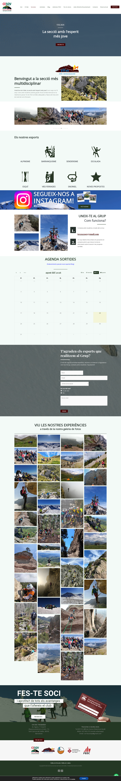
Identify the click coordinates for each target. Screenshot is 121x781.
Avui (25, 272)
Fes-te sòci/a (67, 7)
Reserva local (104, 7)
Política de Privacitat (55, 763)
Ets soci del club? (65, 388)
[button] (115, 7)
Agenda (104, 272)
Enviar (64, 411)
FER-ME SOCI (38, 740)
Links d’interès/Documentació (82, 7)
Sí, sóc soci (66, 391)
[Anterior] (16, 272)
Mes (97, 272)
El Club (26, 7)
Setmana (90, 272)
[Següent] (20, 272)
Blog (48, 7)
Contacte (95, 7)
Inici (21, 7)
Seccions (33, 7)
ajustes (73, 779)
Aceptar (84, 778)
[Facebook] (59, 771)
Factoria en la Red (77, 766)
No (64, 393)
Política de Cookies (66, 763)
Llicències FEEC (57, 7)
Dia (83, 272)
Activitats (42, 7)
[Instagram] (62, 771)
